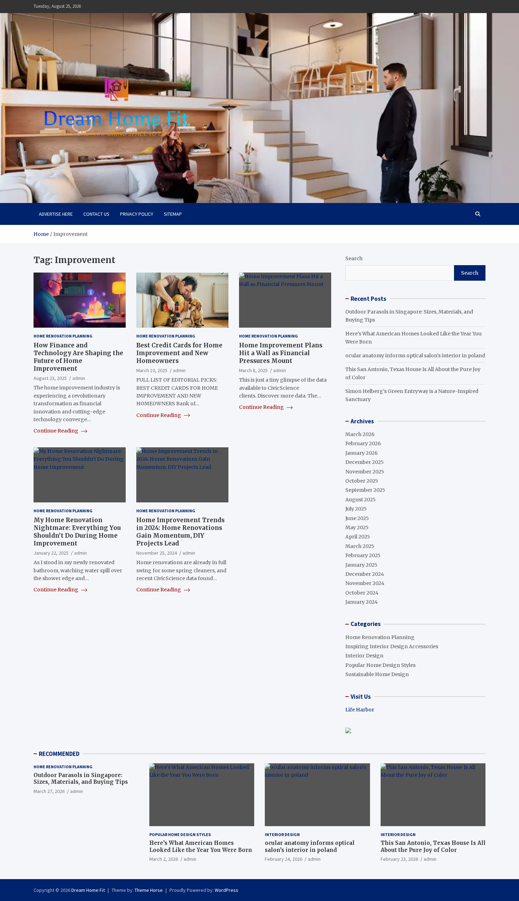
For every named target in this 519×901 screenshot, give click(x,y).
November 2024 (364, 583)
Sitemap (173, 214)
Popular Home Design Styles (380, 665)
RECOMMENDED (59, 754)
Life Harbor (359, 709)
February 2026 (363, 443)
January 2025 (361, 565)
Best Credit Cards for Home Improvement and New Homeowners (179, 353)
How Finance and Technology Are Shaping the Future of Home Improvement (78, 356)
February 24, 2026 (283, 859)
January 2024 (361, 602)
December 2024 (364, 574)
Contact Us (96, 214)
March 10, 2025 (151, 370)
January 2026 (361, 453)
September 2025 (365, 490)
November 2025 (364, 472)
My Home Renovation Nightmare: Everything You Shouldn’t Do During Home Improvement (77, 531)
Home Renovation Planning (63, 336)
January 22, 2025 (51, 553)
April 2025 (357, 536)
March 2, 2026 (163, 859)
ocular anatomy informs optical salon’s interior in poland (415, 355)
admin (78, 378)
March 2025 (359, 546)
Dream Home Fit (88, 890)
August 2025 (360, 499)
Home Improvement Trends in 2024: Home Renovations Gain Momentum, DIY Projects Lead (180, 531)
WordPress (226, 890)
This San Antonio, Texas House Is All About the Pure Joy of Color (433, 846)
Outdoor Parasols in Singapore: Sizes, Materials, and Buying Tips (81, 779)
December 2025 (364, 462)
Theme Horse (149, 890)
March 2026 (360, 434)
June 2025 (357, 518)
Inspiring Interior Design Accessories (391, 646)
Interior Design (364, 655)
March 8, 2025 (253, 370)
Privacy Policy (136, 214)
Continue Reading (56, 431)
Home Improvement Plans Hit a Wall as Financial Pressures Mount (280, 353)
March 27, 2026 (49, 791)
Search (354, 258)
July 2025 (356, 509)
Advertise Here (56, 214)
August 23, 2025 (50, 378)
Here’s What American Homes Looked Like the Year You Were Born (200, 846)
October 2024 (361, 593)
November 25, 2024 (156, 553)
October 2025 (361, 481)
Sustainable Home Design (377, 674)
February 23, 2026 (399, 859)
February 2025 (363, 555)
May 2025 (357, 527)
